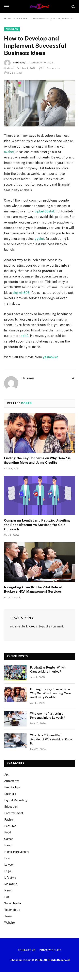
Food (7, 832)
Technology (12, 909)
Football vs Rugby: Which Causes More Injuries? (48, 669)
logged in (32, 626)
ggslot (39, 239)
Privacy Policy (50, 950)
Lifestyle (10, 877)
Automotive (11, 781)
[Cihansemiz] (39, 6)
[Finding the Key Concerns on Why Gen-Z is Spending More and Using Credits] (39, 433)
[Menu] (6, 6)
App (7, 774)
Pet (6, 897)
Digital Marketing (15, 800)
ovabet (9, 152)
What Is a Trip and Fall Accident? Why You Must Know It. (51, 739)
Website (9, 922)
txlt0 (25, 336)
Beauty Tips (12, 787)
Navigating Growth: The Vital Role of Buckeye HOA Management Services (33, 589)
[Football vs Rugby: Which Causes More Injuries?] (15, 672)
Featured (10, 826)
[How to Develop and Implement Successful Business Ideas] (39, 103)
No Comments (51, 68)
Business (12, 29)
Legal (8, 871)
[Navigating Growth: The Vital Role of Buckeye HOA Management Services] (39, 562)
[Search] (73, 6)
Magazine (10, 884)
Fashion (9, 819)
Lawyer (9, 864)
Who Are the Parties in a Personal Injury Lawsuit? (47, 715)
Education (11, 806)
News (8, 890)
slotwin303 (21, 293)
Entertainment (13, 813)
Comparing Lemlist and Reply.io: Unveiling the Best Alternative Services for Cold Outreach (37, 525)
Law (7, 858)
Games (8, 839)
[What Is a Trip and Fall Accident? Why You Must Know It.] (15, 740)
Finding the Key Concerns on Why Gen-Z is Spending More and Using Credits (37, 460)
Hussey (20, 62)
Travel (8, 916)
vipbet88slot (44, 211)
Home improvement (16, 851)
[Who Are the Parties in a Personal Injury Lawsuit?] (15, 719)
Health (8, 845)
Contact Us (26, 950)
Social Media (12, 903)
